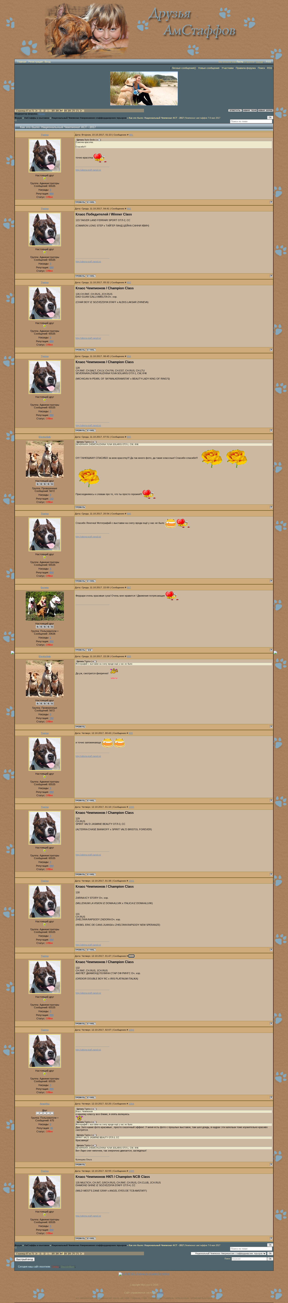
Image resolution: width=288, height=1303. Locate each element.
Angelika (45, 1103)
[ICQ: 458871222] (89, 650)
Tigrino (45, 134)
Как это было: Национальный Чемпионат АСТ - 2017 (156, 118)
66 (57, 111)
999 (131, 733)
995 (129, 437)
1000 (131, 807)
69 (70, 111)
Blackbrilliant (67, 1266)
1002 (131, 956)
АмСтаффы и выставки (36, 118)
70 (74, 111)
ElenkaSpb (45, 437)
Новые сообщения (208, 68)
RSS (268, 61)
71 (78, 111)
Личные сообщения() (184, 68)
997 (129, 587)
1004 (131, 1103)
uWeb (161, 1292)
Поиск (261, 68)
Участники (228, 68)
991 (131, 134)
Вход (47, 61)
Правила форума (246, 68)
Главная (21, 61)
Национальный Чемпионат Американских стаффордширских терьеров (89, 118)
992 (129, 208)
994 (129, 356)
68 (66, 111)
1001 (131, 881)
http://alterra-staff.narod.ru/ (88, 170)
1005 (131, 1171)
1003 (131, 1030)
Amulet (41, 114)
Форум (18, 118)
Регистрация (35, 61)
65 (53, 111)
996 (129, 513)
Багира (45, 587)
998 (129, 656)
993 (129, 282)
